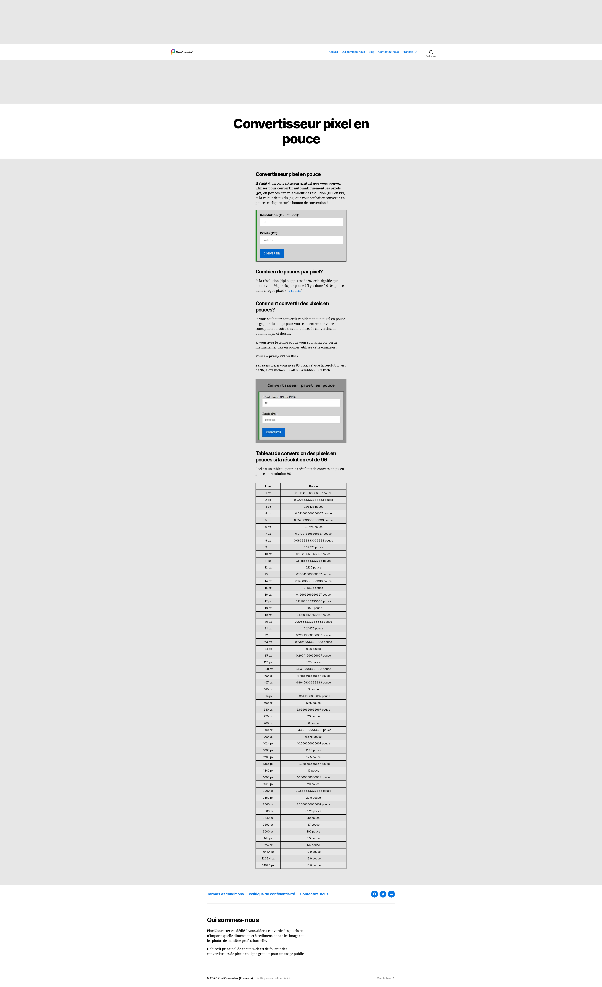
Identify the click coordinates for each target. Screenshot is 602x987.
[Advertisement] (94, 22)
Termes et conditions (225, 894)
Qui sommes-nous (353, 51)
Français (408, 51)
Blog (371, 51)
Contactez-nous (388, 51)
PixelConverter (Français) (235, 978)
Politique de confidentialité (272, 894)
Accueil (333, 51)
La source (293, 291)
